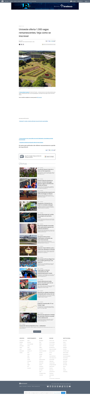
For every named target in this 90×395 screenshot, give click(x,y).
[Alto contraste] (19, 44)
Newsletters (65, 347)
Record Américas (65, 354)
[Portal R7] (2, 1)
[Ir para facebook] (78, 1)
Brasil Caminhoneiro (52, 356)
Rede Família (65, 364)
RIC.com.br (39, 97)
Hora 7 (40, 357)
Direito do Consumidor (42, 350)
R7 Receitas (29, 361)
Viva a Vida (29, 368)
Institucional (66, 338)
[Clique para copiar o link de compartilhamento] (54, 41)
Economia (40, 352)
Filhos (28, 352)
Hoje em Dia (51, 369)
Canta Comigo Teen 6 (52, 357)
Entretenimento (31, 338)
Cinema (28, 345)
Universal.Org (65, 371)
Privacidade (29, 386)
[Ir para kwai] (55, 386)
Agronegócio (41, 340)
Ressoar (64, 366)
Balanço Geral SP (52, 350)
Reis (50, 376)
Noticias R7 (20, 26)
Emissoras (64, 345)
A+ (21, 44)
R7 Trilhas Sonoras (66, 350)
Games (28, 354)
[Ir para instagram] (80, 1)
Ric (19, 40)
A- (23, 44)
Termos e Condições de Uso (36, 386)
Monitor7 (40, 364)
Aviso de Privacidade (57, 392)
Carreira (64, 342)
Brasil (40, 342)
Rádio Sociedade (65, 352)
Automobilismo (22, 340)
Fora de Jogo (22, 345)
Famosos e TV (29, 350)
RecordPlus (65, 349)
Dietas (28, 347)
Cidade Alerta (51, 361)
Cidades (40, 347)
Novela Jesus (51, 373)
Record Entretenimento (66, 356)
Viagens (28, 364)
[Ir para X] (79, 1)
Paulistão (21, 352)
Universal (64, 369)
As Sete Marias (51, 345)
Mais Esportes (22, 350)
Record (29, 1)
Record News (33, 1)
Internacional (41, 361)
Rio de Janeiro (41, 368)
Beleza (28, 340)
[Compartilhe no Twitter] (46, 41)
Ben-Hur (50, 352)
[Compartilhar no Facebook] (47, 41)
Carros (40, 345)
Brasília (11, 1)
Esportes (22, 1)
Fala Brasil (51, 368)
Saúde (40, 371)
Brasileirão (21, 342)
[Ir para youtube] (70, 386)
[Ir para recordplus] (60, 386)
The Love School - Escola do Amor (54, 378)
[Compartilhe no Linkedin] (49, 41)
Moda (28, 356)
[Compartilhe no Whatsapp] (51, 41)
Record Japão (65, 359)
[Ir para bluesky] (48, 386)
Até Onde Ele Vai (51, 347)
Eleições (15, 1)
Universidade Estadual (24, 92)
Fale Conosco (24, 386)
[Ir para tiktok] (62, 386)
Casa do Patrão (51, 359)
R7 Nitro (28, 359)
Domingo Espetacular (52, 364)
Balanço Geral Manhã (52, 349)
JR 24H (26, 1)
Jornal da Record (51, 371)
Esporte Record (51, 366)
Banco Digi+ (65, 340)
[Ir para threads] (58, 386)
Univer (64, 368)
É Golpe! (40, 356)
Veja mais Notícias (37, 331)
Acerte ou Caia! (51, 340)
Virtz (28, 366)
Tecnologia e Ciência (42, 373)
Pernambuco (41, 366)
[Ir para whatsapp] (67, 386)
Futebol (21, 347)
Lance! (21, 349)
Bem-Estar (29, 342)
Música (28, 357)
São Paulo (40, 369)
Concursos (41, 349)
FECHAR (63, 392)
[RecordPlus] (73, 1)
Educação (40, 354)
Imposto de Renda (42, 359)
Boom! (50, 354)
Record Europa (65, 357)
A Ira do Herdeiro (52, 342)
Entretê (18, 1)
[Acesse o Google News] (53, 41)
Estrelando (29, 349)
